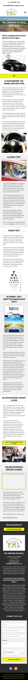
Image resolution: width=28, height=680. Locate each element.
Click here (11, 224)
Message (5, 640)
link (8, 514)
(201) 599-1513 (13, 562)
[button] (25, 12)
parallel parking (16, 215)
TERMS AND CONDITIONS (6, 676)
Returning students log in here (10, 517)
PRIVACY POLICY (16, 676)
